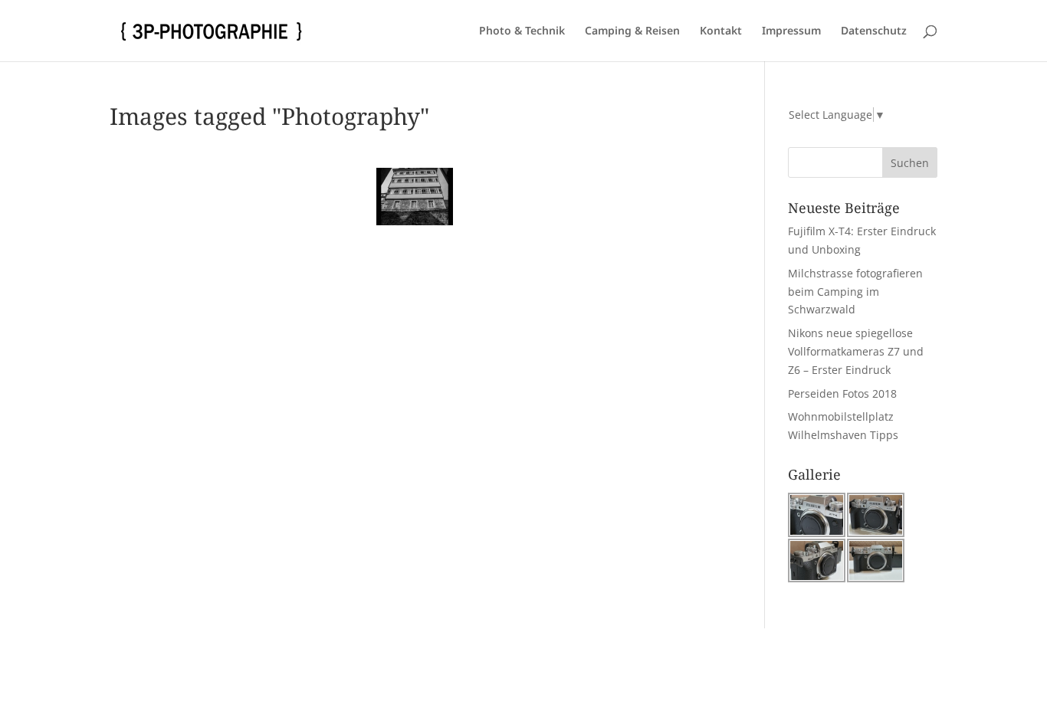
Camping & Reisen (632, 31)
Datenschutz (874, 31)
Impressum (791, 31)
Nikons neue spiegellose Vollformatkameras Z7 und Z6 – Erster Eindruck (856, 351)
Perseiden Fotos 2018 (842, 393)
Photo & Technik (522, 31)
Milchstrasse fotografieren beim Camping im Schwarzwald (855, 291)
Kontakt (721, 31)
